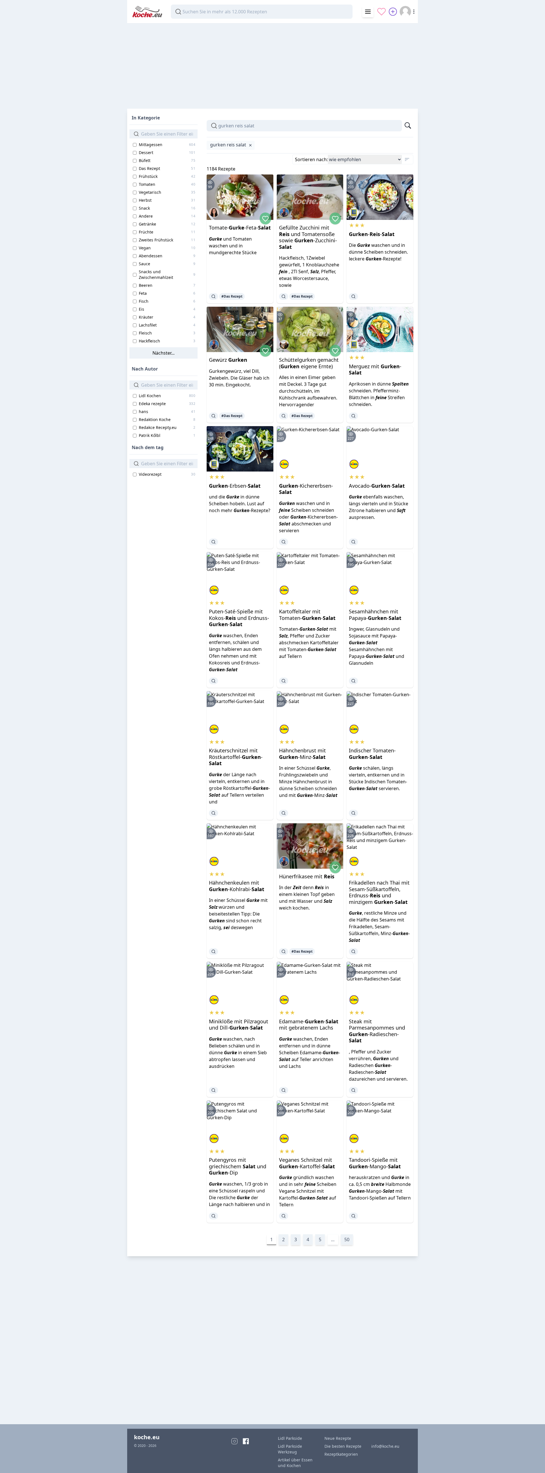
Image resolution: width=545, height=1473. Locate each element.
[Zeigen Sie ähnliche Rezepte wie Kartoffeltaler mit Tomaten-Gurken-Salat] (283, 680)
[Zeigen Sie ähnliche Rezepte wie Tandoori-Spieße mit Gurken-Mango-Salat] (353, 1216)
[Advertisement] (272, 63)
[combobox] (262, 12)
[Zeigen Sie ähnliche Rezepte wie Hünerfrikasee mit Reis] (283, 951)
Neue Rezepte (337, 1438)
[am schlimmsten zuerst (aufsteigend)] (407, 159)
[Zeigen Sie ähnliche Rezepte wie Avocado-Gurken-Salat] (353, 541)
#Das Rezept (231, 296)
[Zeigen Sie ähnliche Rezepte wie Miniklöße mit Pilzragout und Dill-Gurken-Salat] (213, 1090)
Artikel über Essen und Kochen (295, 1462)
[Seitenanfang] (533, 1461)
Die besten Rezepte (342, 1446)
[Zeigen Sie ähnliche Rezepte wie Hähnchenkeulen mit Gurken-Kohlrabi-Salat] (213, 951)
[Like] (265, 218)
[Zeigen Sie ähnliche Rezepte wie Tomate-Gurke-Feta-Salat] (213, 296)
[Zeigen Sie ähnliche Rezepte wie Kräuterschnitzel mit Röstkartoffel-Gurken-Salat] (213, 813)
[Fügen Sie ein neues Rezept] (393, 11)
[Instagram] (234, 1441)
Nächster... (163, 353)
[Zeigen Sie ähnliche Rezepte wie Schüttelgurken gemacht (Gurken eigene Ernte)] (283, 416)
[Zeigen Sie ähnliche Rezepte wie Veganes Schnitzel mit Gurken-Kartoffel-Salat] (283, 1216)
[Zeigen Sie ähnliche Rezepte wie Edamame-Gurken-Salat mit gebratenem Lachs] (283, 1090)
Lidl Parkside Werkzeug (290, 1449)
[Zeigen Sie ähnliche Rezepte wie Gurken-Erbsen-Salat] (213, 541)
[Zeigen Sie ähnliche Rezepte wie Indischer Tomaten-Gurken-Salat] (353, 813)
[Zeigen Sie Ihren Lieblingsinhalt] (381, 11)
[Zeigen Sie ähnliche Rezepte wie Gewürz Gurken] (213, 416)
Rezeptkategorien (341, 1454)
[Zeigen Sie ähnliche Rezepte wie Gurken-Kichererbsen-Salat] (283, 541)
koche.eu (147, 1437)
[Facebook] (245, 1441)
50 (346, 1239)
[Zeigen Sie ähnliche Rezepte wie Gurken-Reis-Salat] (353, 296)
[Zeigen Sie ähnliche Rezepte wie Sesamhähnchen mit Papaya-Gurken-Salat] (353, 680)
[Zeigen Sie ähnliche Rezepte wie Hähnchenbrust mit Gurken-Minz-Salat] (283, 813)
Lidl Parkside (290, 1438)
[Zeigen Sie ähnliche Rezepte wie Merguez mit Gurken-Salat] (353, 416)
